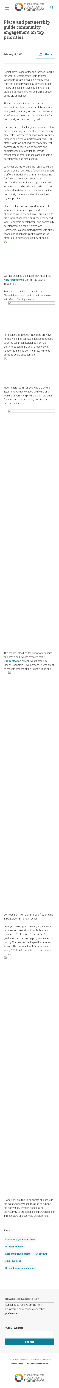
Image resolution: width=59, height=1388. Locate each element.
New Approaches (14, 279)
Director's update (14, 1246)
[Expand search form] (51, 7)
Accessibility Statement (37, 1364)
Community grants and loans (20, 1239)
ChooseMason (12, 661)
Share (48, 54)
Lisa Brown (41, 1254)
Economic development (17, 1254)
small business (13, 1261)
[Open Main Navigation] (7, 7)
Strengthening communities (20, 1268)
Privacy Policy (17, 1364)
